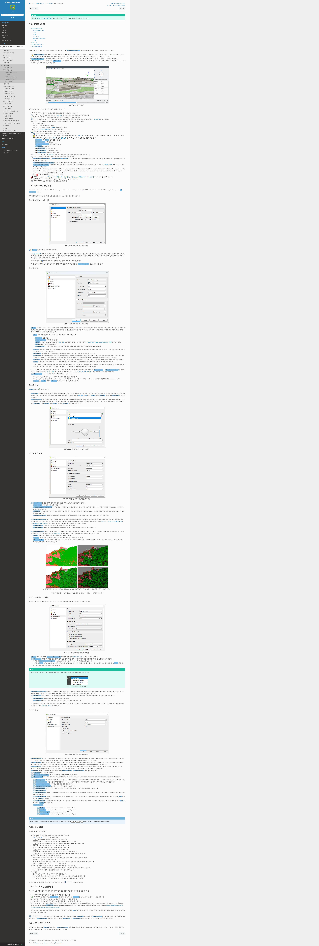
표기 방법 (4, 30)
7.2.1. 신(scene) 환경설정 (10, 72)
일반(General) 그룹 (38, 30)
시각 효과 (36, 36)
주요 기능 (4, 33)
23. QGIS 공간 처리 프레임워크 (11, 120)
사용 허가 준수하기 (7, 40)
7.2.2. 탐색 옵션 (8, 74)
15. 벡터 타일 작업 (7, 101)
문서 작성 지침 (6, 144)
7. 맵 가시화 (6, 65)
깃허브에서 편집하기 (119, 3)
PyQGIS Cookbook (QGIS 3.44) (10, 150)
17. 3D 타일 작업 (7, 106)
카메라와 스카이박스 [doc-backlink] (39, 597)
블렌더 (80, 135)
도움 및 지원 (5, 35)
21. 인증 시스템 (7, 116)
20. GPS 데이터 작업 (8, 113)
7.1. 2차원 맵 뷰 (8, 67)
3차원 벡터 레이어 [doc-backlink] (40, 922)
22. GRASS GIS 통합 (8, 118)
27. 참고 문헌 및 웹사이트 (9, 130)
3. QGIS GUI (6, 55)
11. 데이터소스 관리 (8, 91)
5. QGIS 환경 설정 (7, 60)
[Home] (29, 3)
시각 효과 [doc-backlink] (35, 453)
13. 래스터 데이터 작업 (9, 96)
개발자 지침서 (5, 153)
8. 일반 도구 (6, 84)
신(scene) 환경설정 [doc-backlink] (40, 185)
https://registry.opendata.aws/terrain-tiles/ (99, 342)
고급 (34, 40)
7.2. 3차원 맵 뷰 (8, 70)
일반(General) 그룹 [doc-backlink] (39, 200)
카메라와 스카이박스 (39, 38)
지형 (34, 32)
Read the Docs (59, 943)
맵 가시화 (49, 3)
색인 (12, 17)
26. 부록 (5, 128)
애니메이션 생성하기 (37, 44)
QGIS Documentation (13, 2)
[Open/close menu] (0, 46)
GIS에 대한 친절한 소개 (8, 138)
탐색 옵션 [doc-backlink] (36, 827)
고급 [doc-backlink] (33, 710)
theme (46, 943)
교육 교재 (4, 135)
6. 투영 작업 (6, 62)
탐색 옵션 (34, 42)
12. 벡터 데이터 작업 (8, 93)
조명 (34, 34)
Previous (34, 8)
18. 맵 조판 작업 (7, 108)
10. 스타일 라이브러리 (8, 88)
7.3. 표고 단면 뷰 (8, 81)
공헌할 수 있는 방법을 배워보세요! (116, 5)
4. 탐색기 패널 (6, 58)
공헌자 (3, 37)
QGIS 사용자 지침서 (38, 3)
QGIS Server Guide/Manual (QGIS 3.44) (12, 133)
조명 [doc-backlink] (33, 385)
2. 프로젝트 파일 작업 (8, 53)
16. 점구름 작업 (7, 103)
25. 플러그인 (6, 125)
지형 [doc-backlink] (33, 268)
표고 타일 (61, 342)
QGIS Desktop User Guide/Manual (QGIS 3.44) (12, 47)
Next (121, 8)
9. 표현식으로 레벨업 (8, 86)
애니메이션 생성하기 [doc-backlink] (41, 886)
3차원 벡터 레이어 (36, 46)
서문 (3, 28)
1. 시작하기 (6, 50)
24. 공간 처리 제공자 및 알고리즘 (11, 123)
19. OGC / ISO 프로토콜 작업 (10, 111)
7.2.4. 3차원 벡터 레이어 (10, 79)
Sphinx (37, 943)
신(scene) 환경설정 (36, 28)
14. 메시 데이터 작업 (8, 98)
